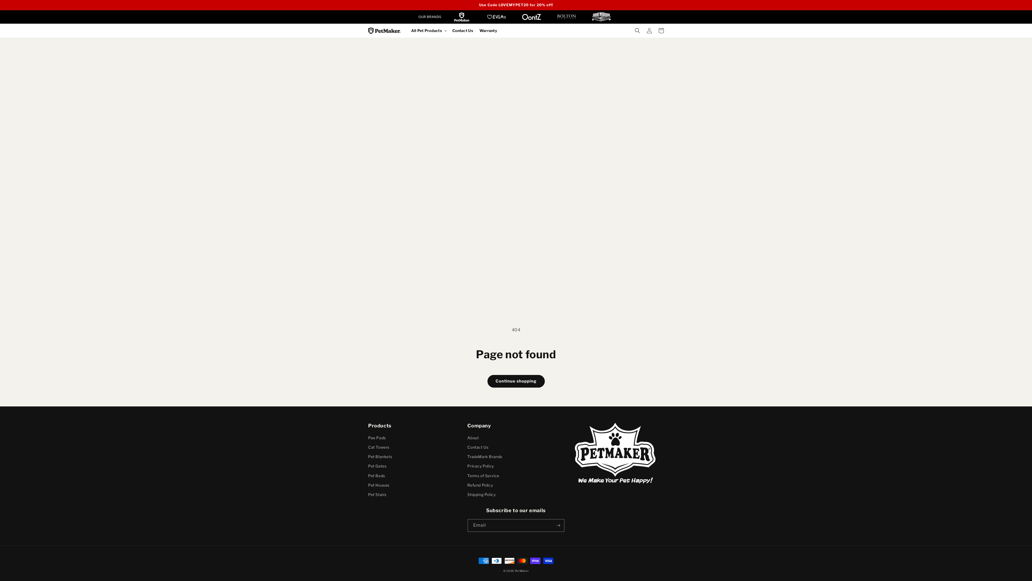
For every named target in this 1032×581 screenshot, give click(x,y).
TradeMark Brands (484, 456)
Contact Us (477, 447)
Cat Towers (378, 447)
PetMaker (522, 570)
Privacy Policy (480, 466)
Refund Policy (480, 485)
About (473, 437)
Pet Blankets (380, 456)
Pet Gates (377, 466)
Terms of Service (483, 475)
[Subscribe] (558, 525)
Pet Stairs (377, 494)
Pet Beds (376, 475)
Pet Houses (378, 485)
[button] (428, 30)
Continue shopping (516, 381)
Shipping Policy (481, 494)
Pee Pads (377, 437)
